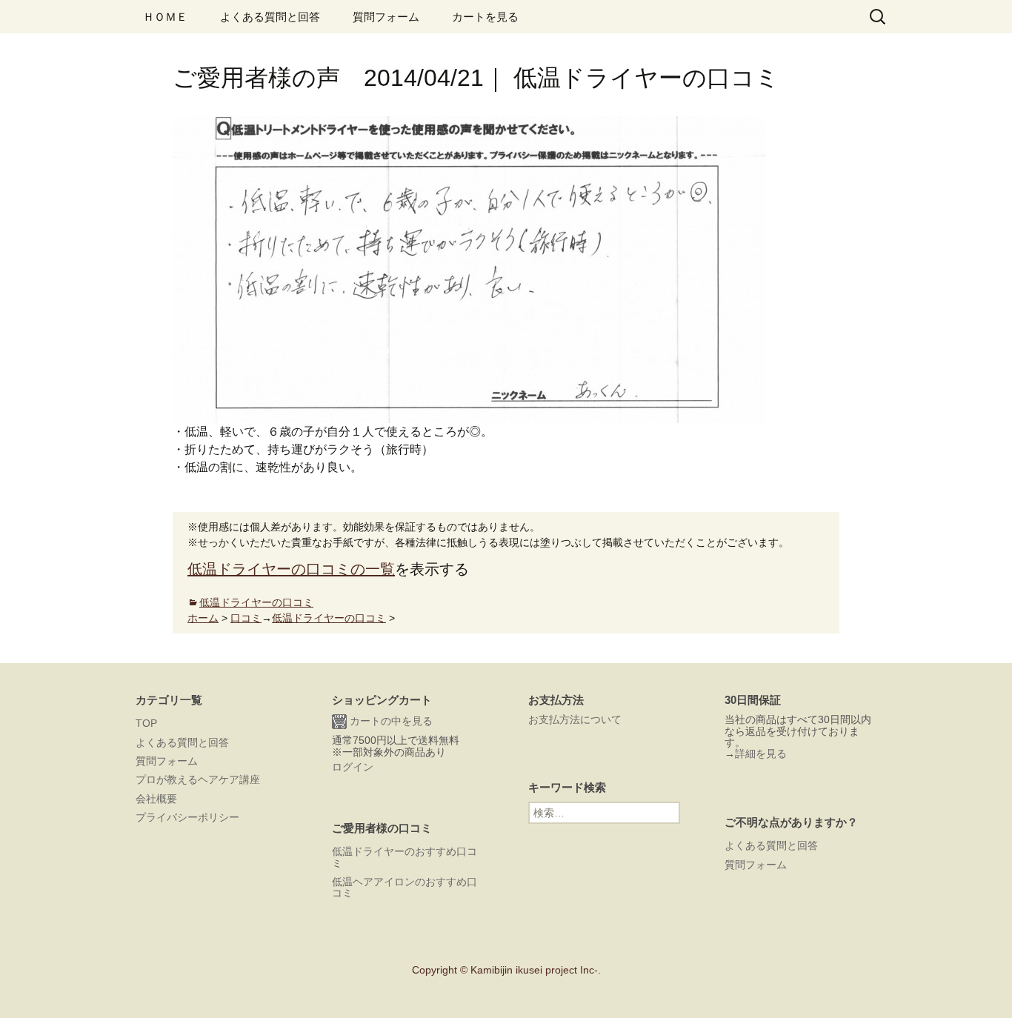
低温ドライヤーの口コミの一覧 (291, 569)
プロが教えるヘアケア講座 (198, 779)
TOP (146, 723)
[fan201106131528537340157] (469, 268)
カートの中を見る (390, 721)
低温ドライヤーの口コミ (256, 602)
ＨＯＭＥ (165, 16)
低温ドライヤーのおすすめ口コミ (404, 856)
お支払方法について (575, 719)
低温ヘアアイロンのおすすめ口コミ (404, 887)
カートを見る (485, 16)
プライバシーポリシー (187, 817)
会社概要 (156, 799)
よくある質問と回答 (270, 16)
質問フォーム (386, 16)
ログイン (352, 767)
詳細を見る (761, 753)
